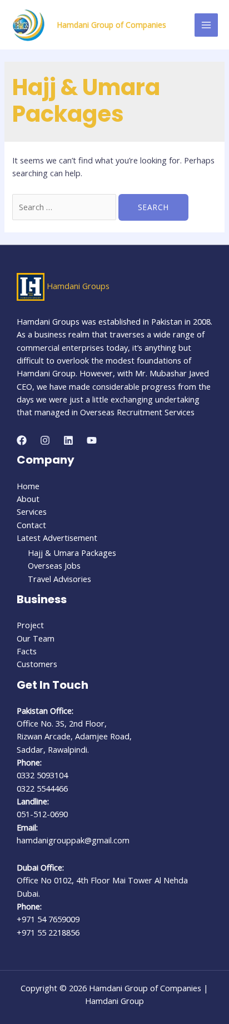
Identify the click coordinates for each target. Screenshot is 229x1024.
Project (30, 624)
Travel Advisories (59, 578)
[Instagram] (45, 440)
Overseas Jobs (54, 565)
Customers (37, 663)
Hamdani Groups (78, 285)
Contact (31, 524)
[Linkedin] (68, 440)
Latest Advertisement (57, 537)
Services (32, 511)
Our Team (35, 638)
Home (28, 485)
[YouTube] (92, 440)
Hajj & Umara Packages (72, 552)
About (28, 498)
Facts (27, 651)
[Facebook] (22, 440)
